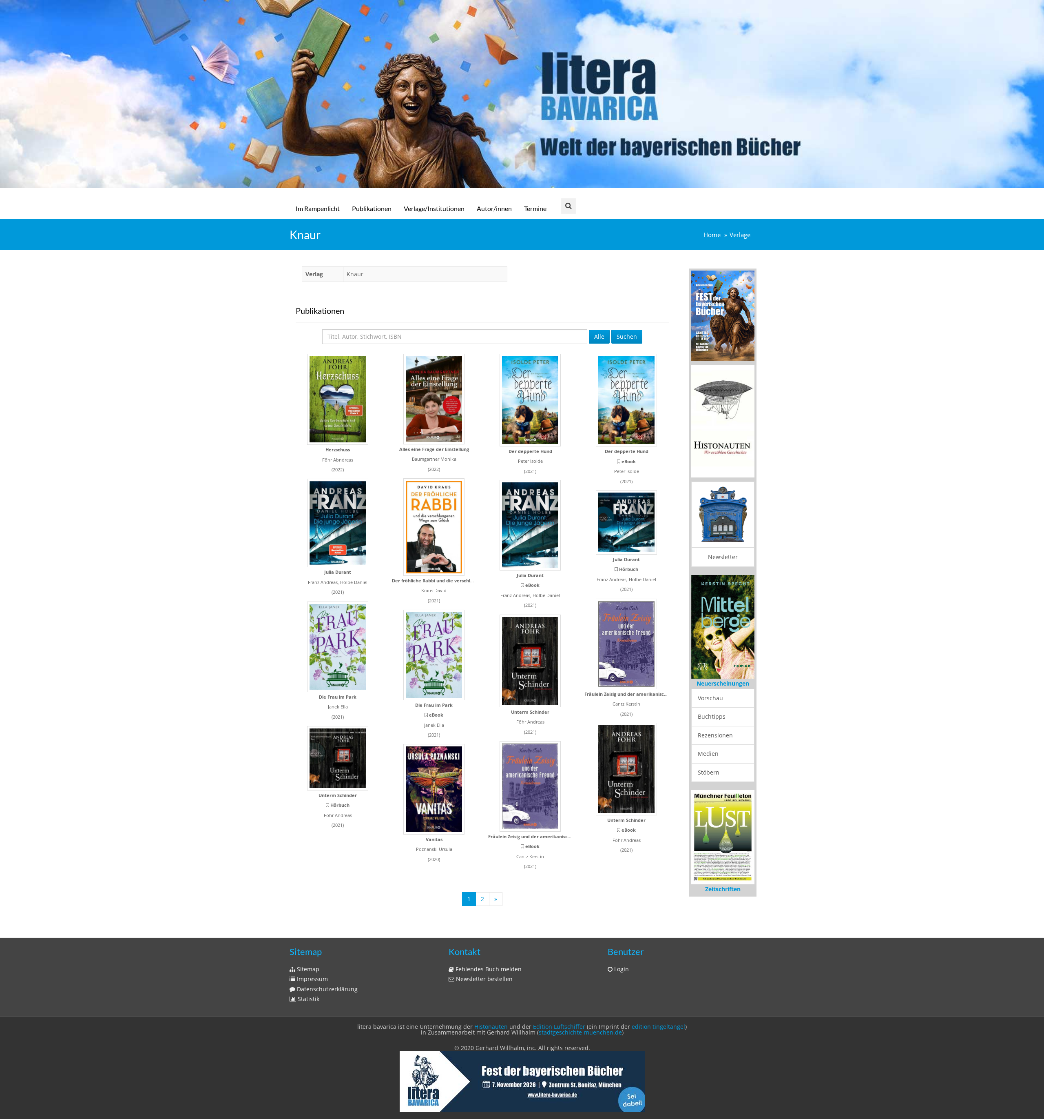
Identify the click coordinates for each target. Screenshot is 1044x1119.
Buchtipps (711, 716)
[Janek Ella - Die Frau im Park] (338, 647)
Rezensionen (715, 735)
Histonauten (491, 1026)
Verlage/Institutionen (434, 208)
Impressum (311, 979)
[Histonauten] (722, 315)
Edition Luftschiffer (559, 1026)
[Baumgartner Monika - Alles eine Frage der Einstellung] (434, 399)
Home (712, 235)
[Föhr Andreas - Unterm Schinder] (530, 661)
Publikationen (372, 208)
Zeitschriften (723, 889)
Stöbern (708, 772)
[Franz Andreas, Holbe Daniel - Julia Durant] (338, 523)
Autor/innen (494, 208)
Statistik (307, 999)
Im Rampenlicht (318, 208)
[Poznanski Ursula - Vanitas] (434, 789)
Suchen (627, 336)
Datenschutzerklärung (326, 989)
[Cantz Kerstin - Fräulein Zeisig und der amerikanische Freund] (626, 644)
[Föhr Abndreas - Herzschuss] (338, 399)
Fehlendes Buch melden (488, 969)
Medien (708, 753)
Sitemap (307, 969)
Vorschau (710, 698)
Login (621, 969)
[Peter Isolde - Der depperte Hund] (530, 400)
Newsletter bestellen (483, 979)
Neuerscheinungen (723, 683)
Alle (599, 336)
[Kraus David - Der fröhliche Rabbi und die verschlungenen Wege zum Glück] (434, 526)
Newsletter (723, 557)
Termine (535, 208)
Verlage (740, 235)
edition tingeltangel (658, 1026)
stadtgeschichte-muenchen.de (580, 1032)
